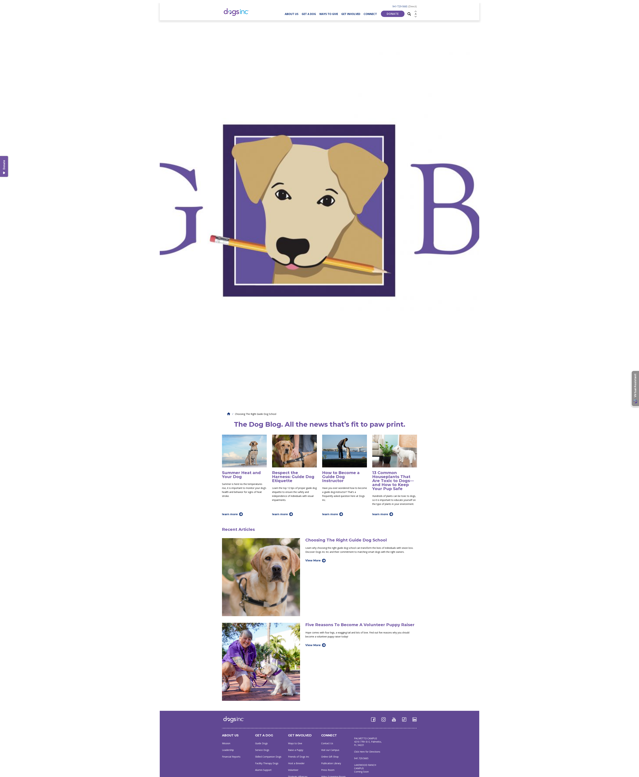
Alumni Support (263, 770)
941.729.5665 (361, 758)
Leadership (228, 750)
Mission (226, 743)
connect (329, 735)
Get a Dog (309, 14)
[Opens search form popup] (409, 13)
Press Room (327, 770)
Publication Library (331, 763)
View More (313, 560)
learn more (230, 514)
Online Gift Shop (330, 756)
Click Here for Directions (367, 751)
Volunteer (293, 770)
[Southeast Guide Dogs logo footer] (236, 719)
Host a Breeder (296, 763)
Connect (370, 14)
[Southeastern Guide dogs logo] (239, 12)
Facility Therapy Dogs (266, 763)
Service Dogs (262, 750)
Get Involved (350, 14)
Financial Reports (231, 756)
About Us (291, 14)
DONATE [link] (393, 14)
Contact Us (327, 743)
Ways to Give (328, 14)
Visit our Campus (330, 750)
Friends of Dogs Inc (298, 756)
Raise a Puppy (295, 750)
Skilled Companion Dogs (268, 756)
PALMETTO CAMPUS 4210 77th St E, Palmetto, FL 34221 (368, 742)
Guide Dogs (261, 743)
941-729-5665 (404, 6)
